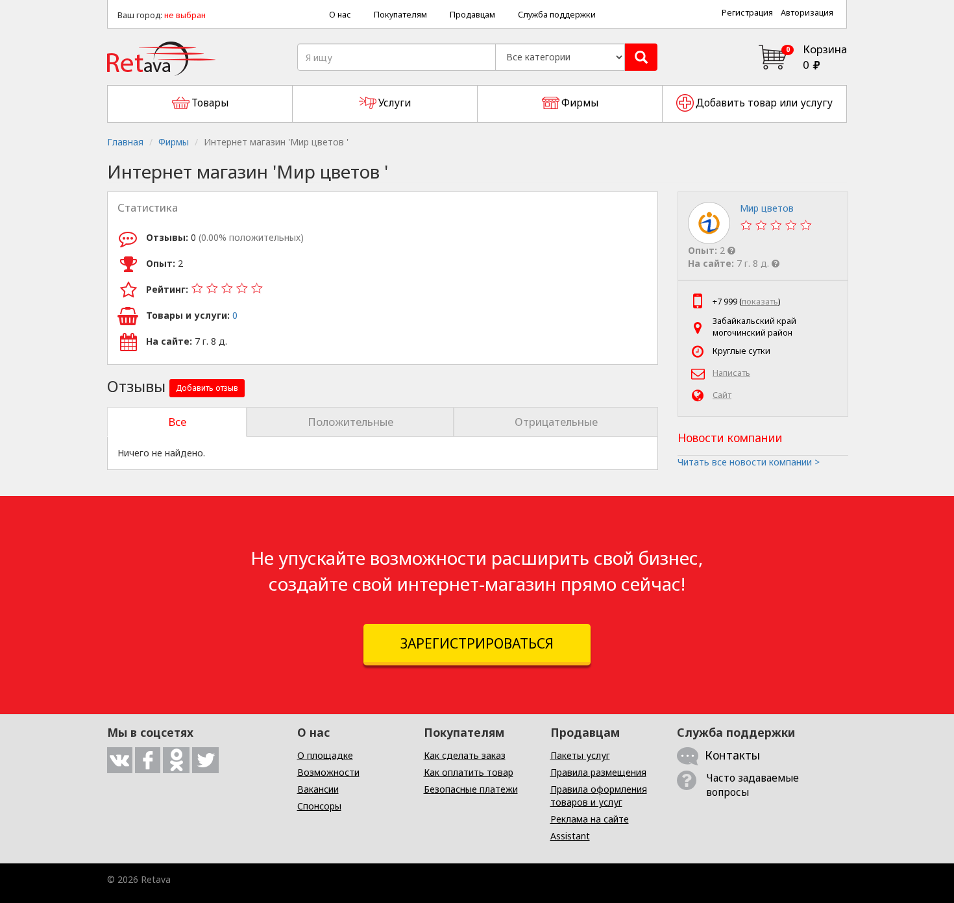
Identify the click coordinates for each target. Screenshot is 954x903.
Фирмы (173, 142)
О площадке (325, 755)
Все (177, 421)
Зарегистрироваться (477, 643)
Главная (125, 142)
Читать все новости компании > (749, 462)
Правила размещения (598, 772)
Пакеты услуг (580, 755)
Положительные (350, 421)
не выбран (185, 15)
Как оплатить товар (468, 772)
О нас (340, 14)
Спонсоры (319, 806)
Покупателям (400, 14)
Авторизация (807, 12)
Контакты (732, 755)
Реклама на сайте (589, 819)
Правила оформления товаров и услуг (598, 795)
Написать (731, 372)
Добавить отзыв (207, 387)
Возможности (328, 772)
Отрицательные (556, 421)
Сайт (722, 395)
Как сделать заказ (465, 755)
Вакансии (318, 789)
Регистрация (747, 12)
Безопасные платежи (471, 789)
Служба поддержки (557, 14)
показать (760, 301)
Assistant (570, 836)
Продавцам (472, 14)
